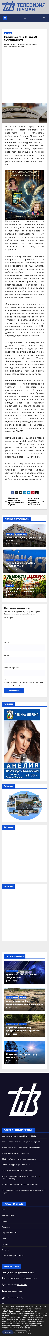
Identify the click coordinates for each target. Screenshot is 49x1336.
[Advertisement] (24, 77)
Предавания (6, 1227)
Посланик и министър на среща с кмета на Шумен (16, 501)
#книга (22, 44)
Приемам (8, 1332)
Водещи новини (20, 534)
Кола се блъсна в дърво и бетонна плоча (20, 564)
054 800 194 (22, 1285)
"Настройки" (21, 1317)
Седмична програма (9, 1233)
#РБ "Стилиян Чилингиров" (14, 46)
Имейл (7, 655)
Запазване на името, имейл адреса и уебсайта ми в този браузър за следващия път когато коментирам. (24, 684)
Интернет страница (11, 668)
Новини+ (23, 997)
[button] (44, 18)
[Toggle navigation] (25, 18)
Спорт (4, 1238)
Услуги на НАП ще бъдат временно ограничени (20, 1184)
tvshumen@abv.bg (16, 1298)
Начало (4, 1210)
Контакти (5, 1250)
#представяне (31, 44)
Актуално (8, 33)
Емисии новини (12, 971)
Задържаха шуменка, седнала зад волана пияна (34, 501)
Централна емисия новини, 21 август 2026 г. (19, 1136)
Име (6, 642)
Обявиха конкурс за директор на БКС (16, 1165)
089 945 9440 (17, 1291)
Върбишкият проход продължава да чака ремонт (22, 1029)
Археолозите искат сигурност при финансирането (24, 1002)
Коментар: (8, 618)
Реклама (5, 1244)
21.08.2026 (12, 981)
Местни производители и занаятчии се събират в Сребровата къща (21, 591)
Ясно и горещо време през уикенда (15, 1153)
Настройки (20, 1332)
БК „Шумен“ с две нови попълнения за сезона (19, 1159)
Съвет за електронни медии (13, 1256)
